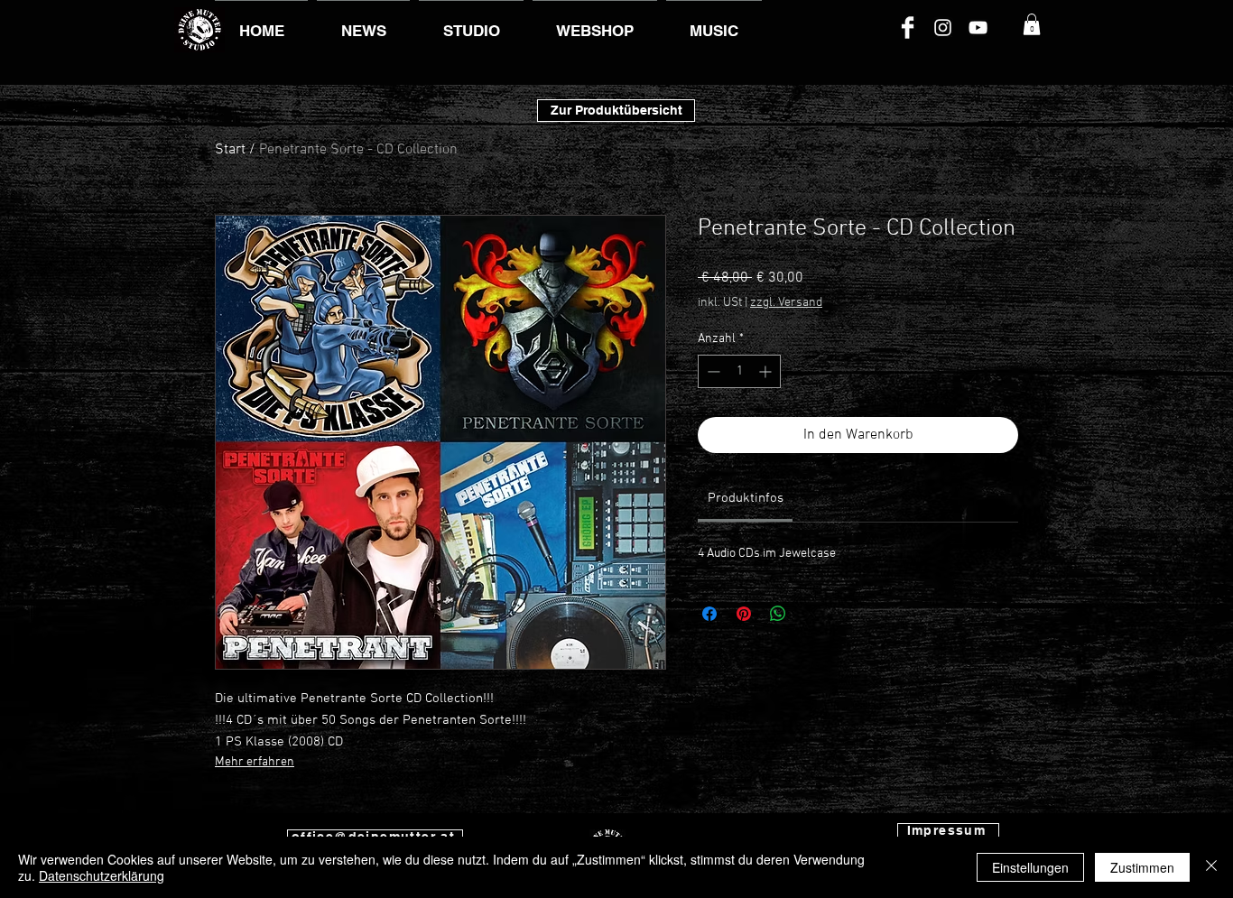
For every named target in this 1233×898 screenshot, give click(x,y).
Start (230, 150)
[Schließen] (1211, 867)
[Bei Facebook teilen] (709, 614)
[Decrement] (711, 371)
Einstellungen (1030, 867)
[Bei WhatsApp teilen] (778, 614)
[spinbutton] (739, 371)
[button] (1032, 24)
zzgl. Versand (786, 302)
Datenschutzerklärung (101, 875)
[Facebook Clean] (907, 27)
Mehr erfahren (254, 762)
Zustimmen (1142, 867)
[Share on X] (812, 614)
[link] (745, 498)
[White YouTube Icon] (978, 27)
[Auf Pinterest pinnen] (744, 614)
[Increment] (767, 371)
